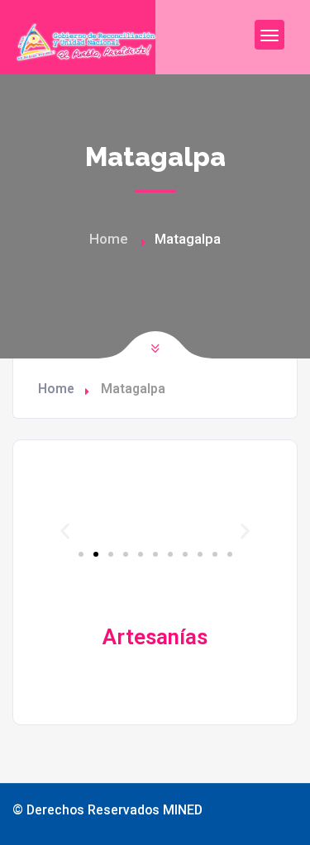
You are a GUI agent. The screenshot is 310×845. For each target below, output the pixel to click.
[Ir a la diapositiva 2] (95, 554)
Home (108, 238)
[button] (65, 531)
